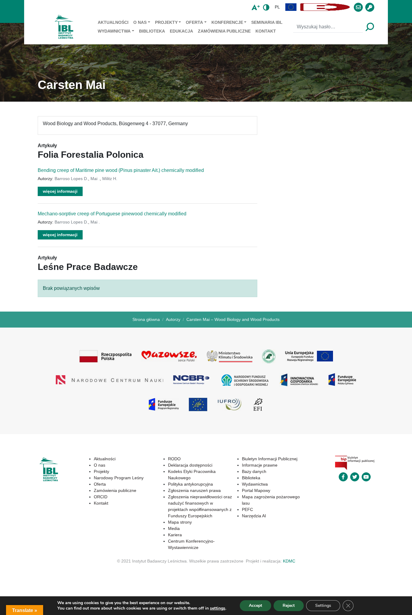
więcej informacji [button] (60, 191)
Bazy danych (254, 471)
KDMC (289, 561)
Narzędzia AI (254, 515)
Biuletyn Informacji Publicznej (269, 458)
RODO (174, 458)
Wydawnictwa (114, 31)
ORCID (100, 496)
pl (277, 7)
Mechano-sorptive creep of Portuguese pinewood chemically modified (112, 213)
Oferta (194, 22)
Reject (289, 605)
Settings (323, 605)
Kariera (175, 534)
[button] (291, 7)
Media (174, 528)
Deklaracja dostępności (190, 465)
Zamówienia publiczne (224, 31)
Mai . (95, 178)
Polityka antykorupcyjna (190, 484)
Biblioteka (152, 31)
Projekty (166, 22)
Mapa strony (180, 522)
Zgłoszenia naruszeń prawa (194, 490)
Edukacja (181, 31)
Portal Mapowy (256, 490)
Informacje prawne (259, 465)
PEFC (247, 509)
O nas (140, 22)
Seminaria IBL (267, 22)
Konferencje (227, 22)
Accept (255, 605)
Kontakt (265, 31)
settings (217, 608)
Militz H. (109, 178)
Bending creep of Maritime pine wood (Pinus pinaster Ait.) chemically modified (121, 170)
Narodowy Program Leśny (119, 477)
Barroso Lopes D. (71, 178)
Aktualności (113, 22)
